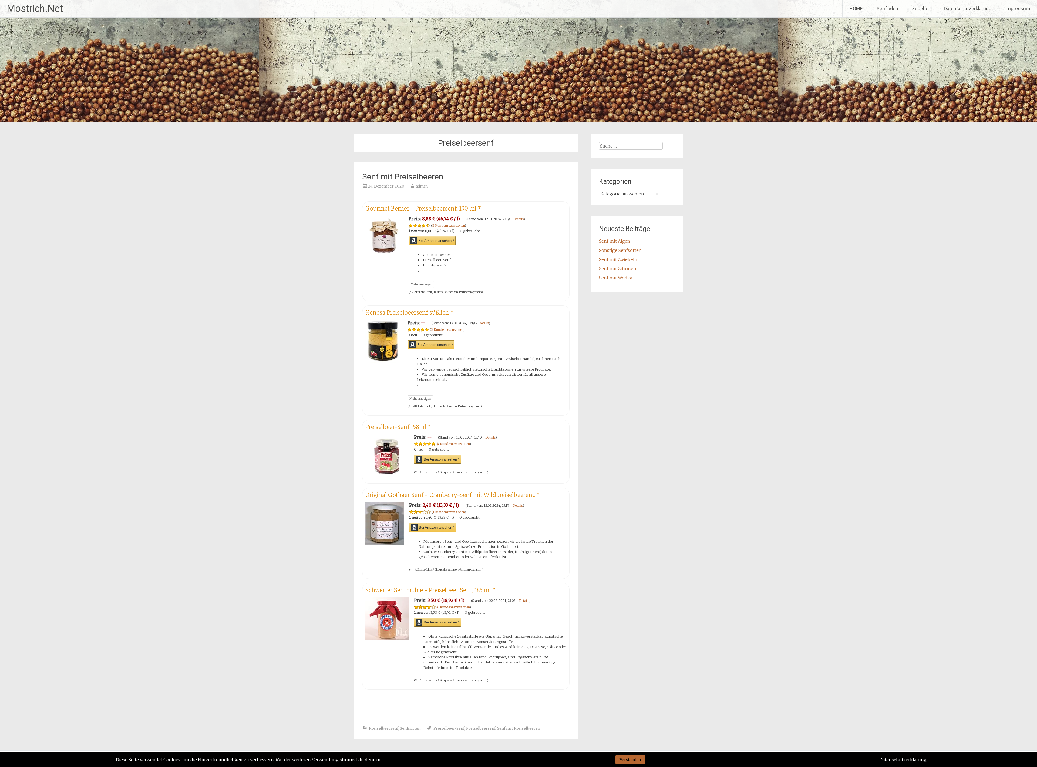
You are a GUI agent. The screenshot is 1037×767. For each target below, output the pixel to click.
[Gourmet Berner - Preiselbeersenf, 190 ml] (384, 257)
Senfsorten (410, 728)
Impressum (1017, 8)
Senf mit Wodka (615, 278)
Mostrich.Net (35, 8)
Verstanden (630, 759)
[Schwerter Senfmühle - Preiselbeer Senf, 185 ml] (387, 638)
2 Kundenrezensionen (447, 330)
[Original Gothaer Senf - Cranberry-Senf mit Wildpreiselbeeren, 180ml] (384, 543)
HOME (856, 8)
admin (422, 186)
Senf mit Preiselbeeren (402, 176)
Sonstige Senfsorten (620, 250)
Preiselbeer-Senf (448, 728)
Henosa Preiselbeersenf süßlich (409, 312)
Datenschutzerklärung (967, 8)
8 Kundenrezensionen (448, 226)
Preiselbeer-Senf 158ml (398, 426)
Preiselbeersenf (383, 728)
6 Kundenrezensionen (453, 607)
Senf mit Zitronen (617, 268)
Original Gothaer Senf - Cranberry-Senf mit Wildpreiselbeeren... (452, 495)
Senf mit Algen (614, 241)
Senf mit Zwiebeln (618, 259)
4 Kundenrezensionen (453, 444)
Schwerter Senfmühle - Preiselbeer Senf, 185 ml (430, 590)
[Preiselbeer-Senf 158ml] (387, 475)
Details (518, 219)
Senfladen (887, 8)
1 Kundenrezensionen (449, 512)
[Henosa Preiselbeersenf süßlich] (383, 361)
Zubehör (921, 8)
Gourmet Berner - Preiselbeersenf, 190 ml (423, 208)
